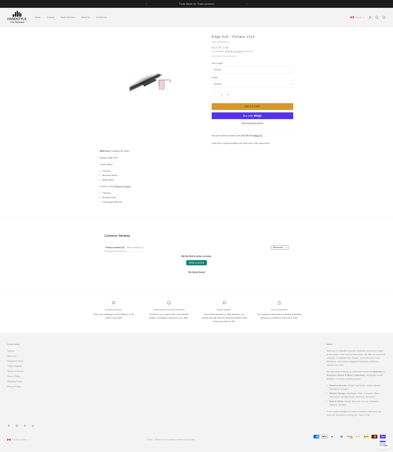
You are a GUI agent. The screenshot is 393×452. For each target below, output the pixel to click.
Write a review (196, 262)
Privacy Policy (14, 386)
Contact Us (101, 17)
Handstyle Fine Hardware (224, 56)
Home (38, 17)
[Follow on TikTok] (32, 425)
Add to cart (253, 106)
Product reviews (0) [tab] (115, 247)
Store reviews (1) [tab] (135, 247)
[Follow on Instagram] (16, 425)
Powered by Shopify (186, 439)
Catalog (50, 17)
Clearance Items (15, 361)
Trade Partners (68, 17)
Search (10, 351)
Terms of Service (15, 371)
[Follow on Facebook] (8, 425)
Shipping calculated (233, 51)
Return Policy (13, 376)
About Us (85, 17)
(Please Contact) (122, 186)
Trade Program (14, 366)
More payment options (252, 123)
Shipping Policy (14, 381)
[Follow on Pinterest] (24, 425)
